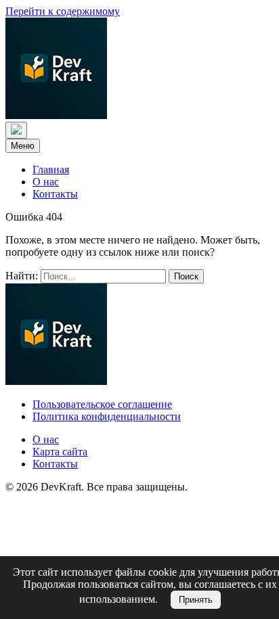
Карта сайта (60, 451)
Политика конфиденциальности (107, 416)
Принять (196, 600)
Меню (23, 146)
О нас (46, 181)
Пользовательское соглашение (102, 404)
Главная (51, 169)
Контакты (55, 194)
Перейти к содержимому (62, 11)
